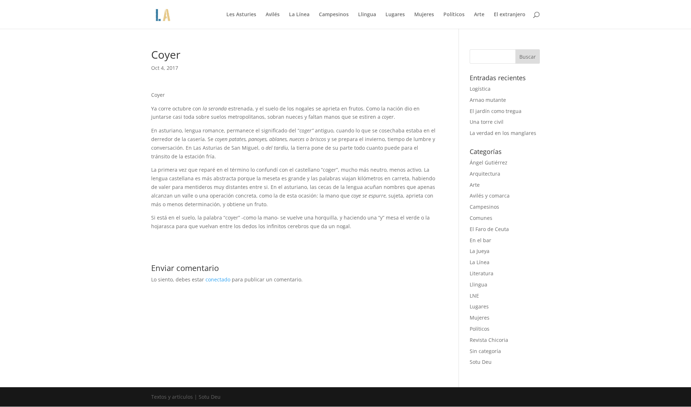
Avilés (273, 15)
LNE (474, 295)
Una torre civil (486, 121)
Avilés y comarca (490, 195)
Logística (480, 88)
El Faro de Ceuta (489, 229)
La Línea (299, 15)
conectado (218, 279)
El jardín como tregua (495, 111)
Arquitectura (485, 173)
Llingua (367, 15)
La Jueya (479, 251)
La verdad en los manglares (503, 133)
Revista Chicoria (489, 339)
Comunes (481, 217)
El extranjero (509, 15)
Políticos (454, 15)
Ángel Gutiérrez (488, 162)
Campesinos (334, 15)
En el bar (480, 240)
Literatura (481, 273)
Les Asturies (241, 15)
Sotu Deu (481, 361)
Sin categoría (485, 351)
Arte (479, 15)
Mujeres (424, 15)
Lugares (395, 15)
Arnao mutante (488, 99)
